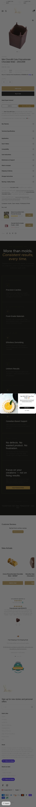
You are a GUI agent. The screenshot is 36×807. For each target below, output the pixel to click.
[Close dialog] (34, 394)
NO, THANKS (27, 410)
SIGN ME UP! (27, 407)
